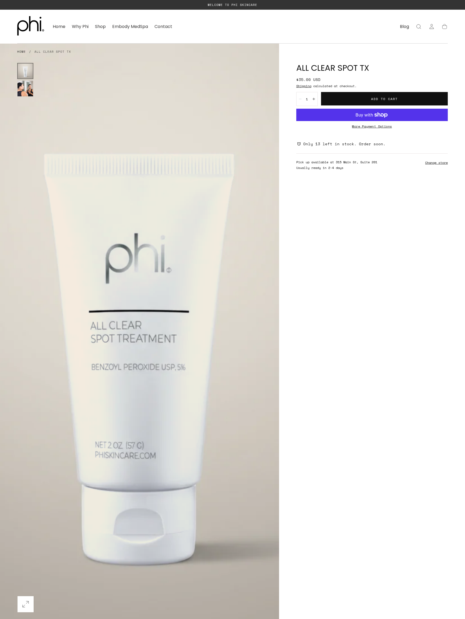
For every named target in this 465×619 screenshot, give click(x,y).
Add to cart (384, 99)
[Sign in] (431, 26)
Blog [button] (404, 27)
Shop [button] (100, 27)
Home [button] (59, 27)
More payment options (372, 126)
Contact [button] (163, 27)
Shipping (303, 86)
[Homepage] (30, 26)
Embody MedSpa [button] (130, 27)
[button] (418, 26)
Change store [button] (436, 162)
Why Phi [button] (80, 27)
